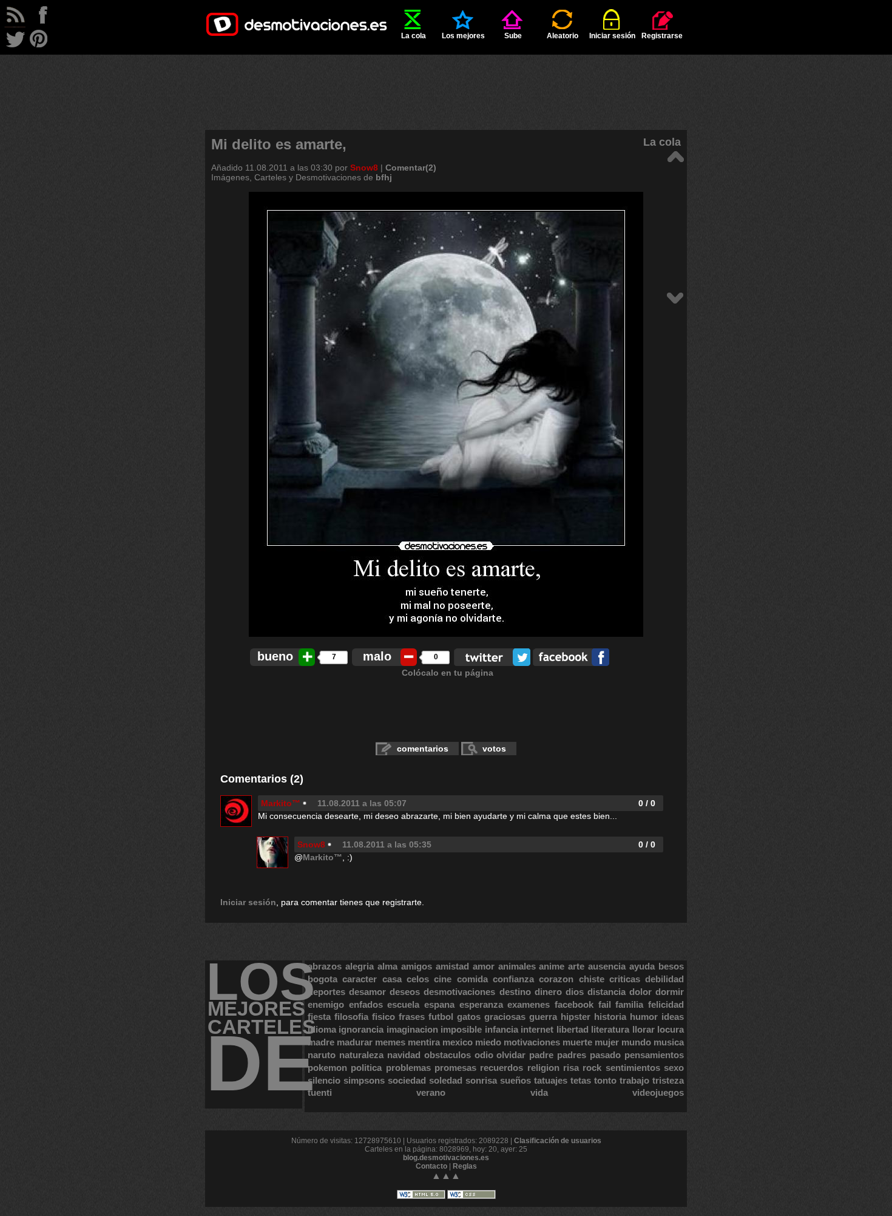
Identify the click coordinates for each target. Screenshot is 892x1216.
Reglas (465, 1166)
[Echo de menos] (675, 297)
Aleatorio (562, 36)
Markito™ (280, 803)
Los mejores (463, 36)
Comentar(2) (410, 167)
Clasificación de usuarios (557, 1140)
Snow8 (364, 167)
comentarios (422, 748)
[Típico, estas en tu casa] (675, 155)
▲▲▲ (446, 1175)
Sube (513, 36)
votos (494, 748)
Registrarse (662, 36)
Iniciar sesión (612, 36)
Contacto (431, 1166)
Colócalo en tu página (447, 673)
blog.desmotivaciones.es (446, 1157)
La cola (413, 36)
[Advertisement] (446, 82)
